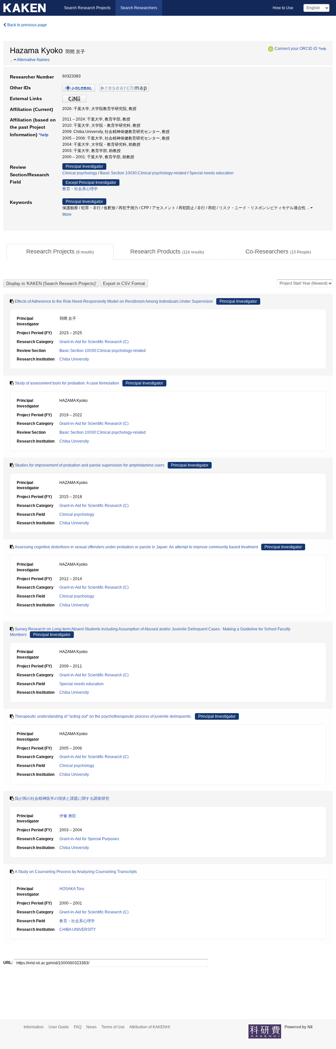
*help (322, 49)
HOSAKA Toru (71, 888)
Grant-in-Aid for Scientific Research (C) (94, 341)
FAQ (77, 1027)
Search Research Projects (87, 8)
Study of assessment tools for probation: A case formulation (67, 383)
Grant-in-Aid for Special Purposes (89, 839)
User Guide (59, 1027)
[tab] (60, 252)
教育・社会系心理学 (80, 188)
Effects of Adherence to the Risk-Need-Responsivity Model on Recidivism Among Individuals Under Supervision (114, 301)
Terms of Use (113, 1027)
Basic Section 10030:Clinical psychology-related (143, 173)
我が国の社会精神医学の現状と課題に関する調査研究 (62, 798)
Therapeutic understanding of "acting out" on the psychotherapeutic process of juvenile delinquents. (103, 716)
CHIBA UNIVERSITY (77, 929)
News (91, 1027)
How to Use (283, 8)
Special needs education (211, 173)
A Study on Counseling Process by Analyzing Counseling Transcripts (76, 871)
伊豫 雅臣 (67, 816)
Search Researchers (138, 8)
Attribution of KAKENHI (149, 1027)
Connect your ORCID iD (296, 48)
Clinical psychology (79, 173)
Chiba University (74, 359)
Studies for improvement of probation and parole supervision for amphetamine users (89, 465)
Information (34, 1027)
